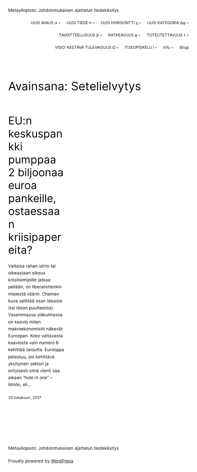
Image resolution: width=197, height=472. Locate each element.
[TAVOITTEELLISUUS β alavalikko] (101, 35)
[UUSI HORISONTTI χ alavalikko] (140, 23)
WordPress (62, 461)
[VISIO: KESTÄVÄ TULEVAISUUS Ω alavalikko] (117, 47)
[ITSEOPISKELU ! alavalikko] (156, 47)
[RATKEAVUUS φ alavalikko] (139, 35)
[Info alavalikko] (172, 47)
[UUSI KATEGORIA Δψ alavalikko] (187, 23)
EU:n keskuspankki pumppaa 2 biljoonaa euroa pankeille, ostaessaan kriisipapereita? (36, 185)
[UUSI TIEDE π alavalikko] (93, 23)
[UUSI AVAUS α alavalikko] (59, 23)
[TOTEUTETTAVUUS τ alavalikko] (187, 35)
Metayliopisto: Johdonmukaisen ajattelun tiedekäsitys (63, 10)
